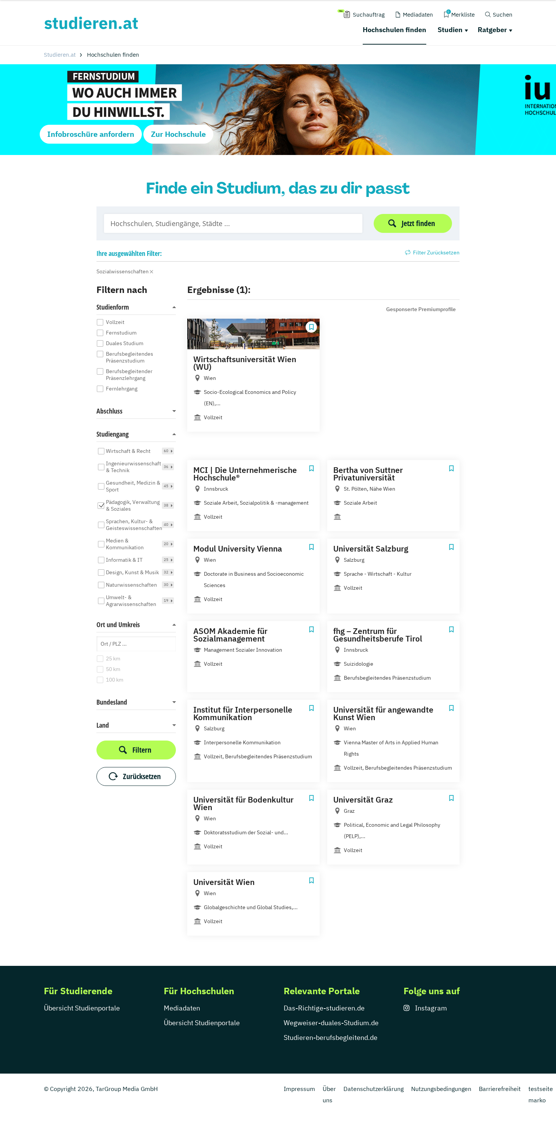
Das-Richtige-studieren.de (324, 1008)
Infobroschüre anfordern (90, 134)
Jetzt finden (418, 223)
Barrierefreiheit (500, 1088)
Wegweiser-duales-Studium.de (331, 1022)
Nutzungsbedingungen (441, 1088)
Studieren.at (60, 54)
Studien (450, 29)
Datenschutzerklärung (373, 1088)
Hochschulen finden (394, 29)
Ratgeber (492, 29)
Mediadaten (182, 1008)
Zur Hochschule (178, 134)
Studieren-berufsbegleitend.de (330, 1037)
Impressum (299, 1088)
